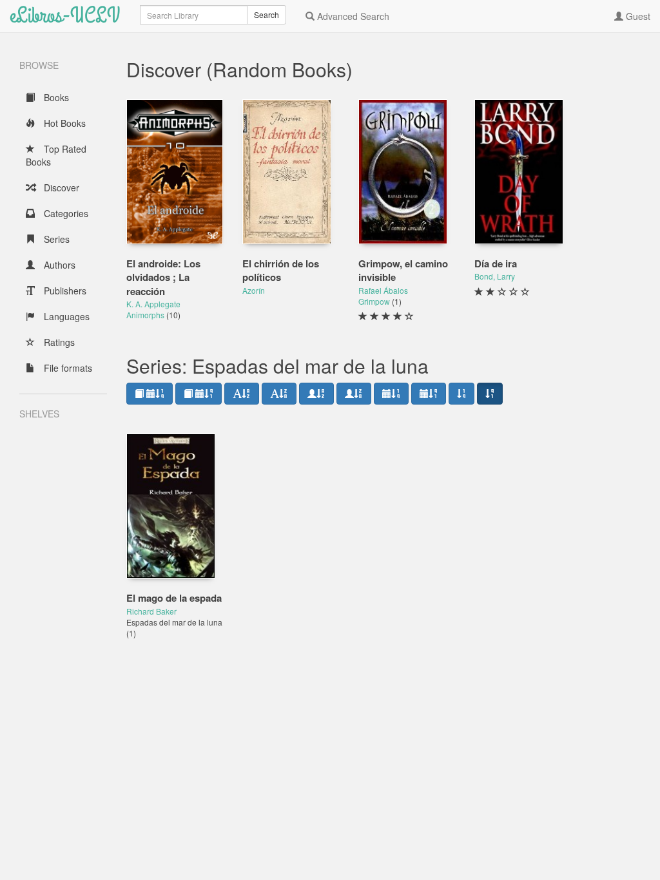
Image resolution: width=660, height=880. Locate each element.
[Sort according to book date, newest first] (149, 394)
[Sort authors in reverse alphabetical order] (353, 394)
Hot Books (63, 123)
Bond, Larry (494, 276)
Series (55, 239)
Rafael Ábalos (383, 290)
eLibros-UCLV (65, 16)
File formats (66, 367)
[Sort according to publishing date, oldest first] (428, 394)
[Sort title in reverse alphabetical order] (279, 394)
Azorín (253, 290)
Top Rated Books (56, 155)
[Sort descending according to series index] (490, 394)
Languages (65, 316)
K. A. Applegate (153, 303)
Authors (58, 264)
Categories (64, 213)
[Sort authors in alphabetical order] (316, 394)
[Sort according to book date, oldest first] (198, 394)
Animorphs (146, 314)
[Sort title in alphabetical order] (241, 394)
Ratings (58, 342)
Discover (60, 187)
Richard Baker (151, 611)
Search (266, 14)
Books (55, 97)
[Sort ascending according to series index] (461, 394)
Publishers (63, 290)
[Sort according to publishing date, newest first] (391, 394)
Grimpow (375, 301)
